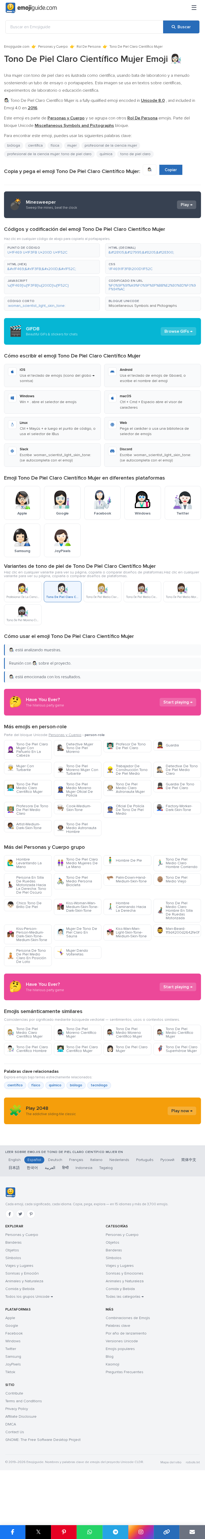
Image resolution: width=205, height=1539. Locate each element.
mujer (72, 145)
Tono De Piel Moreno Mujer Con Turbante (77, 770)
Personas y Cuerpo (53, 47)
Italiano (96, 1160)
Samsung (13, 1356)
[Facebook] (9, 1214)
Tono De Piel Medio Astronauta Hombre (76, 828)
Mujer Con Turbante (20, 768)
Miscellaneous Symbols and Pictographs (143, 305)
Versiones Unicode (122, 1341)
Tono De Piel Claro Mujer (127, 1049)
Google (11, 1325)
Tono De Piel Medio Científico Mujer (174, 1033)
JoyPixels (13, 1364)
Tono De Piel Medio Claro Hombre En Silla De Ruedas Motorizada (174, 910)
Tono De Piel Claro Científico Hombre (27, 1049)
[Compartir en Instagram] (141, 1532)
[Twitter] (20, 1214)
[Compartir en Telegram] (115, 1532)
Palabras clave (118, 1325)
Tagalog (106, 1168)
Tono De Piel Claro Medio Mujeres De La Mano (77, 863)
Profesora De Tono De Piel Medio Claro (27, 810)
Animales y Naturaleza (24, 1281)
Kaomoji (112, 1364)
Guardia (167, 745)
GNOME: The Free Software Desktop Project (43, 1439)
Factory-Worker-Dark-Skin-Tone (174, 808)
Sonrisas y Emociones (124, 1273)
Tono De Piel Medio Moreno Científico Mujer (124, 1033)
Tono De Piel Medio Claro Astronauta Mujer (126, 788)
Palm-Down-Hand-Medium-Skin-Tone (127, 879)
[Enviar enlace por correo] (192, 1532)
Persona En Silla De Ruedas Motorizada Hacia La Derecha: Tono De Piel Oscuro (26, 885)
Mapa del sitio (171, 1462)
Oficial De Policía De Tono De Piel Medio (125, 810)
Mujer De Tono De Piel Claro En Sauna (77, 932)
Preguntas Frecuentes (124, 1372)
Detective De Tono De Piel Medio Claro (177, 770)
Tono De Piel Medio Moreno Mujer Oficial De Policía (75, 790)
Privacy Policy (16, 1409)
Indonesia (84, 1168)
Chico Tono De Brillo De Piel (24, 905)
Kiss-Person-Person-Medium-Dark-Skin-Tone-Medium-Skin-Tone (27, 934)
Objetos (12, 1250)
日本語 (14, 1168)
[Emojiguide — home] (31, 8)
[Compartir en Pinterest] (64, 1532)
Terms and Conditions (23, 1401)
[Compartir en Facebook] (12, 1532)
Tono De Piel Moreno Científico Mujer (76, 1033)
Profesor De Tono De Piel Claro (126, 746)
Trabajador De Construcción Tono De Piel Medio (127, 770)
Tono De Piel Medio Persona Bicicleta (74, 881)
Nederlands (119, 1160)
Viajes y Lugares (19, 1265)
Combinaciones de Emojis (128, 1318)
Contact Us (14, 1432)
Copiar (171, 169)
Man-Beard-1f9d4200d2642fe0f (177, 930)
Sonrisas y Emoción (22, 1273)
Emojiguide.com (16, 47)
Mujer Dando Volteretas (72, 952)
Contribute (14, 1393)
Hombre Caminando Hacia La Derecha (126, 907)
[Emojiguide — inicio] (10, 1192)
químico (55, 1085)
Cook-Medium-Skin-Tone (74, 808)
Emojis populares (120, 1349)
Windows (13, 1341)
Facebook (14, 1333)
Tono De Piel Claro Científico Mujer (77, 1049)
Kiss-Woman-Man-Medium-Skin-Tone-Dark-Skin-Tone (77, 907)
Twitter (10, 1349)
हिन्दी (65, 1168)
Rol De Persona (89, 47)
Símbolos (13, 1258)
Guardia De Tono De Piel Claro (175, 786)
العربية (50, 1168)
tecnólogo (99, 1085)
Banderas (13, 1242)
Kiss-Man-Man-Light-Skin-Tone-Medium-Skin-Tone (127, 932)
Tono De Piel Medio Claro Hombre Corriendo (177, 863)
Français (76, 1160)
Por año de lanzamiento (126, 1333)
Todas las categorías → (125, 1296)
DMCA (10, 1424)
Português (144, 1160)
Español (34, 1160)
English (15, 1160)
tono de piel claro (135, 154)
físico (35, 1085)
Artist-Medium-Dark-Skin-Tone (24, 826)
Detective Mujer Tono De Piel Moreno (75, 748)
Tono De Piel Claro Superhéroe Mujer (177, 1049)
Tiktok (10, 1372)
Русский (167, 1160)
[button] (52, 250)
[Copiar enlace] (166, 1532)
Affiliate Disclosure (21, 1416)
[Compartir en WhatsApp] (89, 1532)
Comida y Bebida (19, 1289)
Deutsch (55, 1160)
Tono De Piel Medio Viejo (171, 879)
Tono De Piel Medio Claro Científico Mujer (24, 788)
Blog (109, 1356)
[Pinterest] (31, 1214)
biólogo (76, 1085)
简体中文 (188, 1160)
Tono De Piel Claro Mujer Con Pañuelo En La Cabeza (27, 750)
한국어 (32, 1168)
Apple (10, 1318)
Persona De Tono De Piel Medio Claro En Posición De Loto (26, 956)
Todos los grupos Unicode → (29, 1296)
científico (15, 1085)
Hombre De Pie (124, 860)
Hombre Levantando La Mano (24, 863)
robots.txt (193, 1462)
